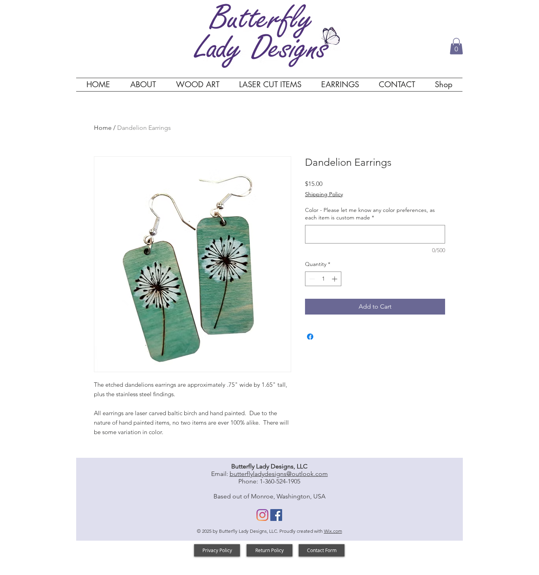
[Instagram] (262, 515)
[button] (456, 46)
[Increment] (335, 279)
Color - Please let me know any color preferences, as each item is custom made (370, 213)
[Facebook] (276, 515)
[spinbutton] (323, 279)
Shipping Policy (324, 194)
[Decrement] (311, 279)
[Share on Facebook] (310, 336)
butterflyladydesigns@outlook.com (279, 474)
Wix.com (333, 531)
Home (103, 127)
